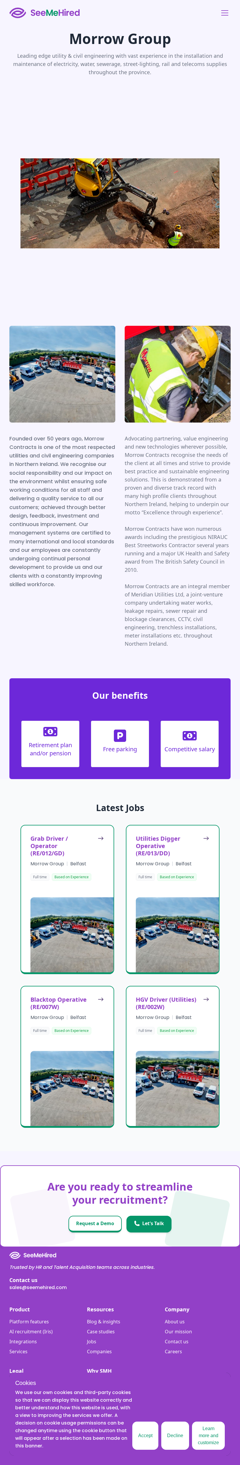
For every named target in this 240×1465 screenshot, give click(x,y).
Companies (99, 1351)
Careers (173, 1351)
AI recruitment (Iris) (31, 1331)
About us (175, 1321)
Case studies (101, 1331)
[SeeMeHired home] (44, 13)
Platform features (29, 1321)
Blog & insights (103, 1321)
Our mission (178, 1331)
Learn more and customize (208, 1435)
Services (18, 1351)
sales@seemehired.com (38, 1287)
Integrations (23, 1341)
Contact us (176, 1341)
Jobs (91, 1341)
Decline (175, 1435)
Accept (145, 1435)
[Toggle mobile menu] (225, 13)
